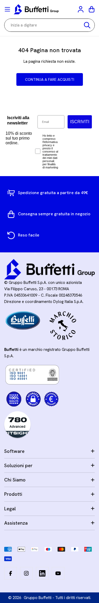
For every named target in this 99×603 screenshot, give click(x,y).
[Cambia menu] (7, 9)
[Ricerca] (87, 25)
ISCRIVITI (79, 121)
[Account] (81, 9)
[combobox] (49, 25)
